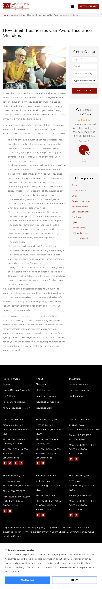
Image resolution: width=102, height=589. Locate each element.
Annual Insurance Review (16, 408)
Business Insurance (79, 390)
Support (7, 384)
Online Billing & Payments (16, 390)
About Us (41, 384)
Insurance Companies (47, 402)
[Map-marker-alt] (5, 463)
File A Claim (9, 396)
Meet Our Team (44, 390)
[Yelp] (16, 463)
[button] (72, 6)
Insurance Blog (18, 15)
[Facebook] (10, 463)
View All (84, 238)
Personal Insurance (79, 384)
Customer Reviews (46, 396)
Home (5, 15)
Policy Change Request (15, 402)
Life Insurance (76, 396)
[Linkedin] (21, 463)
